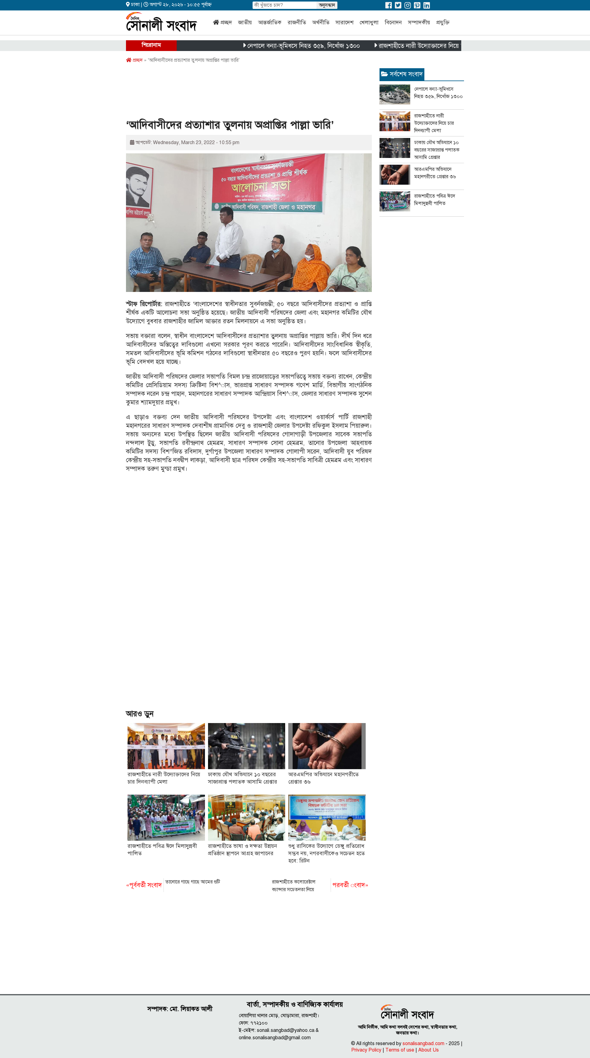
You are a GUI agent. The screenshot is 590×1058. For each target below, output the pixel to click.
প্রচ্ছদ (226, 22)
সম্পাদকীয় (419, 22)
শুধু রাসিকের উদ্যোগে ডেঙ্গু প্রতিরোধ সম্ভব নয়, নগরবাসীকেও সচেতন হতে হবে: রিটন (326, 853)
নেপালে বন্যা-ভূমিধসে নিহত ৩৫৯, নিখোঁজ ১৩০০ (276, 46)
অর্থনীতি (320, 22)
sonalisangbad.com (423, 1043)
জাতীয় (245, 22)
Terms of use (399, 1050)
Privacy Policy (366, 1050)
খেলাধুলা (369, 22)
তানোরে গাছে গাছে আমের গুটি (173, 884)
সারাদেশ (344, 22)
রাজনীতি (297, 22)
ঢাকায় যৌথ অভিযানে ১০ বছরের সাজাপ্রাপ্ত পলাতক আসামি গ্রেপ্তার (436, 150)
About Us (428, 1050)
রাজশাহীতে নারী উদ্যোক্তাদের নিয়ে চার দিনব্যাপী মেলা (415, 46)
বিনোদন (393, 22)
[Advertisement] (238, 93)
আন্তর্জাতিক (269, 22)
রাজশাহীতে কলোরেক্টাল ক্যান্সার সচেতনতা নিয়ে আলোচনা (320, 886)
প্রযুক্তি (443, 22)
